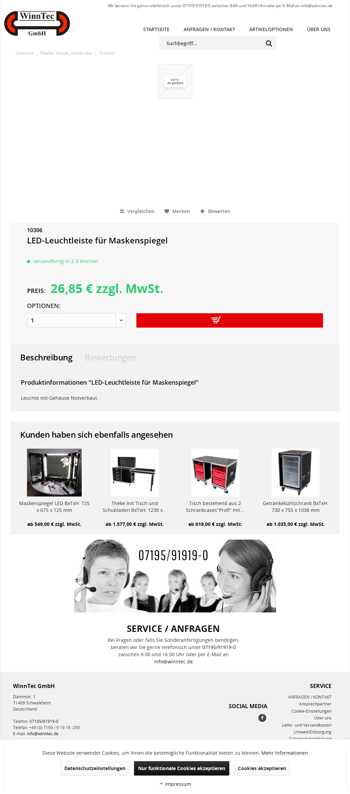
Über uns (323, 718)
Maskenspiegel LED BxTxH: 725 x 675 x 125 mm (54, 506)
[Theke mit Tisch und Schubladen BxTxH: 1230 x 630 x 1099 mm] (135, 473)
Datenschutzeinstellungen (94, 768)
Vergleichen (140, 211)
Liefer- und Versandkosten (307, 725)
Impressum (177, 784)
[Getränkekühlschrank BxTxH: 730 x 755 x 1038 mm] (296, 473)
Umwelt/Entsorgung (313, 732)
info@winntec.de (317, 6)
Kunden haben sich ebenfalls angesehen (96, 434)
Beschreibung (46, 357)
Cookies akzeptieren (262, 768)
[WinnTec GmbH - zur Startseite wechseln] (37, 23)
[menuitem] (156, 29)
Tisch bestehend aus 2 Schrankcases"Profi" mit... (215, 506)
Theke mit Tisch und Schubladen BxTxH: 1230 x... (135, 506)
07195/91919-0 (197, 6)
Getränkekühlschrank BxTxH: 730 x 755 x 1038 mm (295, 506)
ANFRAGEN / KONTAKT (310, 697)
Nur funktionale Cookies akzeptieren (181, 768)
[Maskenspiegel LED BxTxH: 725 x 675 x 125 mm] (54, 473)
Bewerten (218, 211)
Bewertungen (110, 357)
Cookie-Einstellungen (312, 711)
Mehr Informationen (284, 753)
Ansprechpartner (315, 704)
